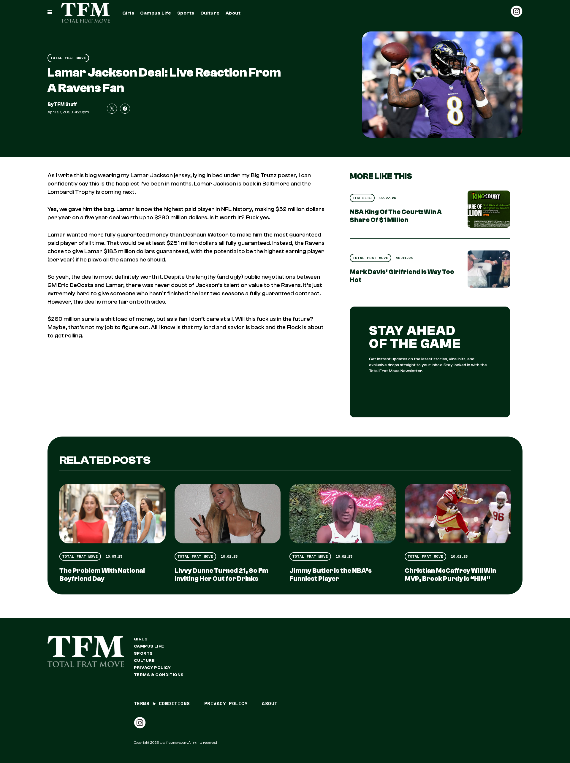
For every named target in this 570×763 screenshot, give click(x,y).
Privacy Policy (152, 667)
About (233, 13)
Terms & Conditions (159, 674)
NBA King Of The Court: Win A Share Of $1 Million (396, 216)
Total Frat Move (68, 57)
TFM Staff (65, 104)
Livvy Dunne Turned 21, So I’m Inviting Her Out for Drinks (221, 575)
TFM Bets (362, 197)
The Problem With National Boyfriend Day (102, 575)
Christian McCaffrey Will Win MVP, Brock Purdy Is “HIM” (450, 575)
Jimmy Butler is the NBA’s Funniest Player (330, 575)
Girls (128, 13)
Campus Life (155, 13)
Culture (210, 13)
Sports (185, 13)
